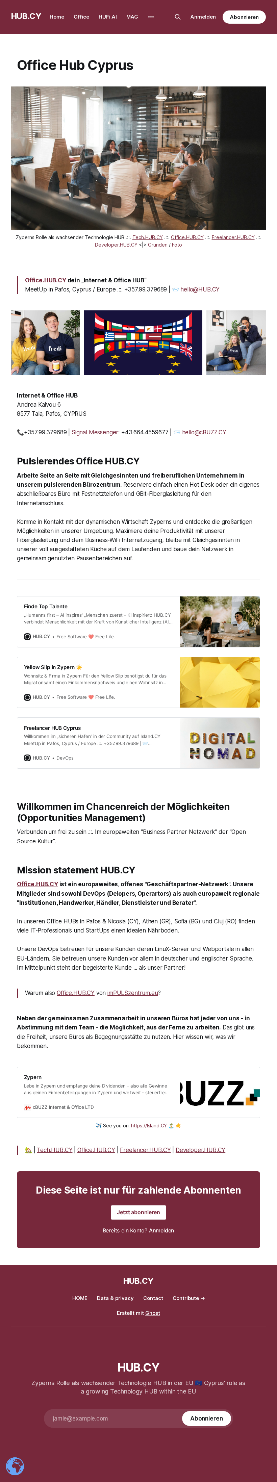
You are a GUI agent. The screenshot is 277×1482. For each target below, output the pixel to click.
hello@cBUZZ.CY (204, 432)
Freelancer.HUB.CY (145, 1150)
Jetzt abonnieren (138, 1212)
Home (57, 17)
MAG (132, 17)
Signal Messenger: (96, 432)
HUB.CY (26, 16)
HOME (79, 1298)
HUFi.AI (108, 17)
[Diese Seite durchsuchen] (177, 16)
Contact (153, 1298)
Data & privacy (115, 1298)
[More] (151, 16)
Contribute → (189, 1298)
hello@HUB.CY (200, 289)
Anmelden (203, 17)
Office (81, 17)
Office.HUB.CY (45, 280)
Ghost (152, 1313)
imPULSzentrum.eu (132, 993)
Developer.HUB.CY (200, 1150)
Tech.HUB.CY (54, 1150)
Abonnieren (244, 17)
